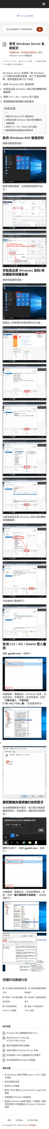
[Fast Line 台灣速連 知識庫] (24, 16)
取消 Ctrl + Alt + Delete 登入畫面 (21, 126)
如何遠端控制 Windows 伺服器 (21, 1060)
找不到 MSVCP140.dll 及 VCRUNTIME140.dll (18, 1039)
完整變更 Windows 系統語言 (18, 1097)
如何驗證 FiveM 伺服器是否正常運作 (24, 1055)
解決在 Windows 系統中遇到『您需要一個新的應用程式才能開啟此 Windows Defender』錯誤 (25, 1104)
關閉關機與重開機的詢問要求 (19, 130)
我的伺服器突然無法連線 (18, 1045)
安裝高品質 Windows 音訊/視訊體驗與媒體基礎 (24, 121)
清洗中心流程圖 (12, 1085)
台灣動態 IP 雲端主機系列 (14, 64)
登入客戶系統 (33, 1120)
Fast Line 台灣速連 (29, 1125)
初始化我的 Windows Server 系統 (22, 1050)
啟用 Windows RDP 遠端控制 (19, 116)
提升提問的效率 (12, 1081)
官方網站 (19, 1120)
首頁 (9, 1120)
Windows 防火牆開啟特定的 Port (22, 1033)
